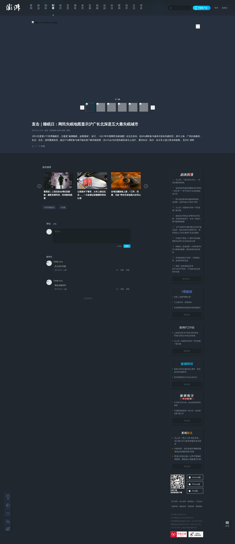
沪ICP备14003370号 (178, 515)
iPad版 (195, 491)
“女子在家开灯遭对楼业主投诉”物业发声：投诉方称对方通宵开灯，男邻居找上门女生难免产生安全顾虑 (186, 230)
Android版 (196, 477)
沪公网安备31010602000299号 (182, 518)
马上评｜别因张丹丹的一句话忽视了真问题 (187, 342)
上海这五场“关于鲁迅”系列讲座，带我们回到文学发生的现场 (187, 334)
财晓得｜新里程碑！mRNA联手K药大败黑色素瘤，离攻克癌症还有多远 (186, 249)
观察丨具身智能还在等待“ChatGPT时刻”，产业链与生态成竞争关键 (186, 269)
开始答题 (187, 421)
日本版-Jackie (58, 262)
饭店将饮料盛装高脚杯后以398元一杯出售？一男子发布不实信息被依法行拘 (186, 191)
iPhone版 (196, 484)
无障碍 (224, 8)
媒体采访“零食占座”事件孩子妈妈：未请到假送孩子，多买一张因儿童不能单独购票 (186, 219)
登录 (216, 8)
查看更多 (187, 315)
